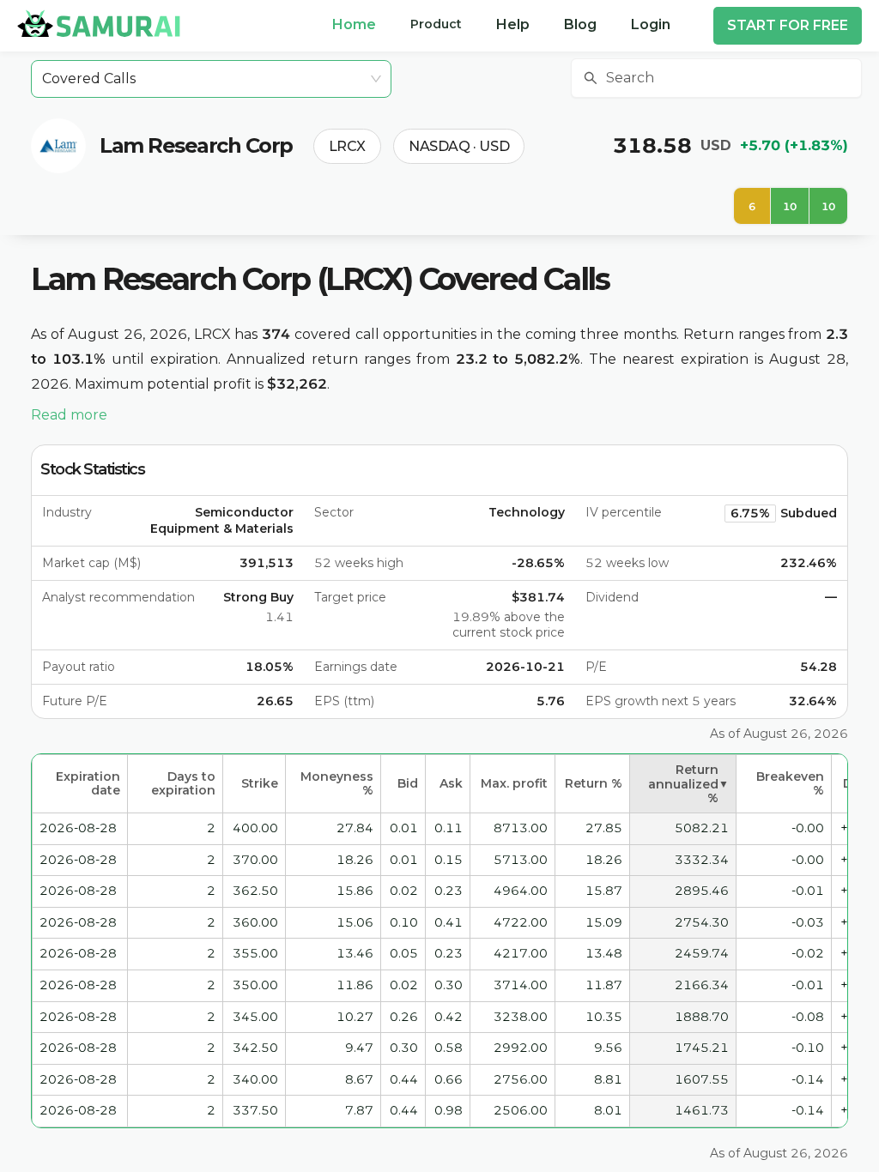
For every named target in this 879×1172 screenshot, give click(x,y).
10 (790, 206)
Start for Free (787, 25)
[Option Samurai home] (98, 23)
